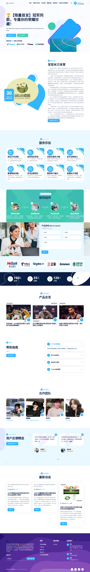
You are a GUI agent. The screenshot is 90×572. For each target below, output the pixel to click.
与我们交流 (10, 35)
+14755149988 (73, 555)
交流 (63, 3)
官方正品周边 (55, 355)
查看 (10, 509)
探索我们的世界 (53, 120)
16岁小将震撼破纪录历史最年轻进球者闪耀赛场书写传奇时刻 (45, 494)
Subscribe (29, 558)
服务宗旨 (55, 3)
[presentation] (7, 313)
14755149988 (80, 4)
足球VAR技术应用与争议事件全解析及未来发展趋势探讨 (71, 508)
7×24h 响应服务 (55, 369)
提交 (44, 252)
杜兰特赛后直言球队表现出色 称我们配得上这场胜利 (44, 324)
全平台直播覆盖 (55, 344)
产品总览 (43, 3)
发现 (36, 3)
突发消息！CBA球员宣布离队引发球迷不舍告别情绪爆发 (18, 324)
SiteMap (55, 544)
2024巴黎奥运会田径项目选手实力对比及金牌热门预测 (19, 494)
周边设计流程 (55, 362)
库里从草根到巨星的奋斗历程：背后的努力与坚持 (70, 324)
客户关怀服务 (22, 35)
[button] (57, 459)
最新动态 (49, 3)
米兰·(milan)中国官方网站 (21, 569)
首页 (30, 3)
